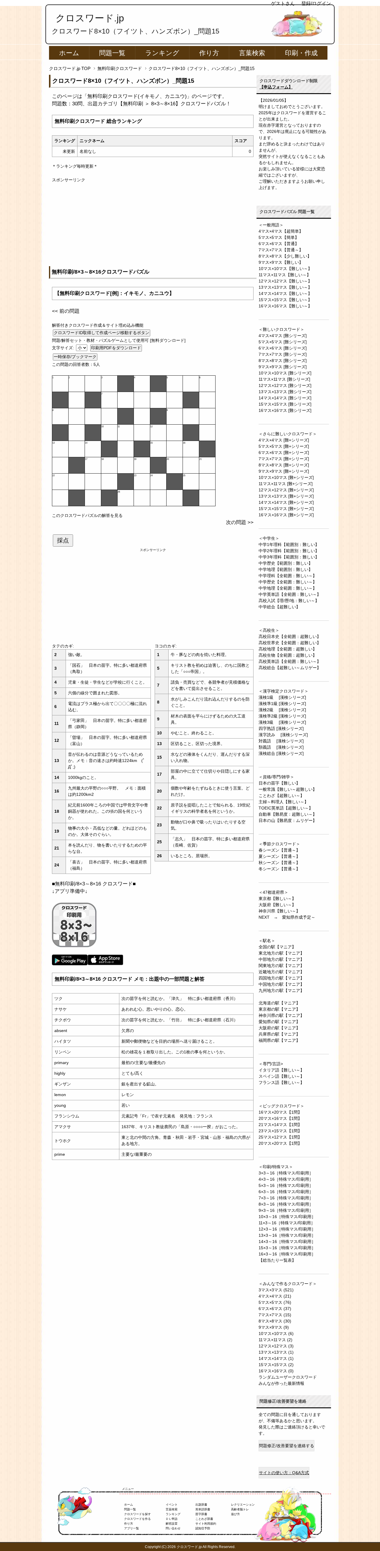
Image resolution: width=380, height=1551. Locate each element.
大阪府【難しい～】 (277, 904)
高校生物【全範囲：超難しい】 (288, 655)
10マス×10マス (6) (276, 1333)
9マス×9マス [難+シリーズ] (284, 471)
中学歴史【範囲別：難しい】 (286, 563)
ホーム (69, 53)
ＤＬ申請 (172, 1518)
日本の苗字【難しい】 (279, 783)
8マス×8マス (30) (275, 1321)
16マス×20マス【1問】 (280, 1112)
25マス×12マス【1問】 (280, 1137)
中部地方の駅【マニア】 (281, 959)
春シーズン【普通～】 (279, 850)
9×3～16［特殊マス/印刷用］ (286, 1210)
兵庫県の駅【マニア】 (279, 1034)
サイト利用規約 (205, 1523)
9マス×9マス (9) (274, 1327)
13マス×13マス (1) (276, 1352)
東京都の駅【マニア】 (279, 1009)
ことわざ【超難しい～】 (281, 795)
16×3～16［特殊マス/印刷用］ (287, 1254)
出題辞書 (201, 1504)
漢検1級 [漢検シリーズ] (282, 697)
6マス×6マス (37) (275, 1308)
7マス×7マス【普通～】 (281, 249)
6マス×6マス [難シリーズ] (283, 348)
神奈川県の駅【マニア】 (281, 1015)
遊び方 (235, 1514)
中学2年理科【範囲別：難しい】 (289, 550)
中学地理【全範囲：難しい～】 (288, 588)
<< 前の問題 (66, 311)
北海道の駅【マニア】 (279, 1003)
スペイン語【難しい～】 (281, 1076)
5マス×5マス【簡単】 (279, 237)
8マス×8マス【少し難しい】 (285, 256)
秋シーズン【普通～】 (279, 862)
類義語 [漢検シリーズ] (281, 747)
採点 (63, 540)
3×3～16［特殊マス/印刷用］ (286, 1173)
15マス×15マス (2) (276, 1364)
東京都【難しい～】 (277, 898)
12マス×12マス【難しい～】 (285, 281)
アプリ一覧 (131, 1528)
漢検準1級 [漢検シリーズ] (282, 703)
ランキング (162, 53)
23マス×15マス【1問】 (280, 1130)
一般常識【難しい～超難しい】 (288, 789)
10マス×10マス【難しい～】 (285, 268)
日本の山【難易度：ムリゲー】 (288, 820)
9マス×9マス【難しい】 (281, 262)
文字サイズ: (63, 347)
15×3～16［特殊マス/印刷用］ (287, 1247)
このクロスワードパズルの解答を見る (87, 515)
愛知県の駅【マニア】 (279, 1021)
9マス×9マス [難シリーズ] (283, 366)
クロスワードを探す (137, 1514)
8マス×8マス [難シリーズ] (283, 360)
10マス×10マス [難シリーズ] (285, 373)
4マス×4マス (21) (275, 1296)
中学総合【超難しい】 (279, 606)
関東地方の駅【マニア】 (281, 965)
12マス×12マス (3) (276, 1346)
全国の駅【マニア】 (277, 946)
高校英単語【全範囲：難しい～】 (290, 661)
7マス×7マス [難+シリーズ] (284, 458)
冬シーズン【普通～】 (279, 868)
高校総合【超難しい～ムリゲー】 (290, 667)
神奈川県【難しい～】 (279, 911)
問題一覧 (112, 53)
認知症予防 (202, 1528)
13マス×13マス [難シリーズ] (285, 391)
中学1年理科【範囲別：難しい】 (289, 544)
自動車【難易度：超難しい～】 (288, 814)
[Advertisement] (153, 224)
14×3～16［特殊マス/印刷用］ (287, 1241)
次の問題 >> (240, 522)
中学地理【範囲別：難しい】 (286, 569)
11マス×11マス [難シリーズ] (284, 379)
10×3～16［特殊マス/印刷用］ (287, 1216)
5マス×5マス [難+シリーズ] (284, 446)
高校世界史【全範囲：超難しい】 (290, 642)
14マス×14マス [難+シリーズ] (286, 502)
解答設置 (172, 1523)
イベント (172, 1504)
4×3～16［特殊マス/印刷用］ (286, 1179)
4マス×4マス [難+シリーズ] (284, 440)
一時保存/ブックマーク (75, 356)
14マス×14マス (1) (276, 1358)
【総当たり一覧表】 (277, 1260)
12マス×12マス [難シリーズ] (285, 385)
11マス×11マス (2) (275, 1339)
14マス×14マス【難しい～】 (285, 293)
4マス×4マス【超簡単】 (281, 231)
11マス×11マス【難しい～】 (285, 274)
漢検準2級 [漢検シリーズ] (282, 716)
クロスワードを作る (137, 1518)
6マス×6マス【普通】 (279, 243)
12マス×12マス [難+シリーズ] (286, 490)
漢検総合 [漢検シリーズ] (281, 753)
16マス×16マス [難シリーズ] (285, 410)
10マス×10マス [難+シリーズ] (286, 477)
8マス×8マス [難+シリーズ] (284, 465)
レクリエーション (243, 1504)
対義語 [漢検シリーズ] (281, 741)
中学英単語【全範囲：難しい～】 (290, 594)
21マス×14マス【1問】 (280, 1124)
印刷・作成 (301, 53)
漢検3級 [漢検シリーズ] (282, 722)
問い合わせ (173, 1528)
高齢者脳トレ (240, 1509)
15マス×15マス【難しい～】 (285, 299)
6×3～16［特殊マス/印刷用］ (286, 1191)
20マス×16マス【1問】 (280, 1118)
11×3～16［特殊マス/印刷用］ (287, 1222)
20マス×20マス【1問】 (280, 1143)
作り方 (209, 53)
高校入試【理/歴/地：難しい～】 (289, 600)
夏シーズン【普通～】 (279, 856)
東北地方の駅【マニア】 (281, 953)
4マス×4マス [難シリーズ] (283, 335)
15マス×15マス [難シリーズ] (285, 404)
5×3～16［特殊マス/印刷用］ (286, 1185)
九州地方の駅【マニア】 (281, 990)
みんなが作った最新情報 (281, 1383)
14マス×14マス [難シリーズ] (285, 398)
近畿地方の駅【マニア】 (281, 971)
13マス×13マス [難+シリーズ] (286, 496)
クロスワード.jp (90, 18)
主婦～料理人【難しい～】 (283, 801)
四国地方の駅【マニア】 (281, 978)
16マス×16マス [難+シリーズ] (286, 514)
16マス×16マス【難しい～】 (285, 306)
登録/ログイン (316, 3)
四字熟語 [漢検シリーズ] (281, 728)
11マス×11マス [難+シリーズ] (286, 483)
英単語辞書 (202, 1509)
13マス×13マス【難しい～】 (285, 287)
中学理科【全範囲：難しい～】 (288, 575)
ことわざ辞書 (204, 1518)
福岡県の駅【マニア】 (279, 1040)
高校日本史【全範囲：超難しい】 (290, 636)
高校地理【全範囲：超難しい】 (288, 649)
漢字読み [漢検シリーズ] (283, 734)
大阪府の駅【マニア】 (279, 1027)
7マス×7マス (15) (275, 1314)
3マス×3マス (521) (276, 1290)
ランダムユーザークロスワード (288, 1377)
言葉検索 (252, 53)
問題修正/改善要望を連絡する (286, 1445)
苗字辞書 (201, 1514)
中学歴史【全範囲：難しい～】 (288, 582)
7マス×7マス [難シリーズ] (283, 354)
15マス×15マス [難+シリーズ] (286, 508)
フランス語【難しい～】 (281, 1082)
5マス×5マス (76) (275, 1302)
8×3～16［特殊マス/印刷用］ (286, 1204)
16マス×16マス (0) (276, 1371)
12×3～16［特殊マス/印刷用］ (287, 1229)
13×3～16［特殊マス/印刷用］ (287, 1235)
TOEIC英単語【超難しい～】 (286, 808)
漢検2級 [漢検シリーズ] (282, 709)
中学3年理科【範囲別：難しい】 (289, 557)
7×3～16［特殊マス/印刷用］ (286, 1198)
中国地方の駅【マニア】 (281, 984)
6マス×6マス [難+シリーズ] (284, 452)
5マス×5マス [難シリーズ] (283, 341)
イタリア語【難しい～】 (281, 1070)
